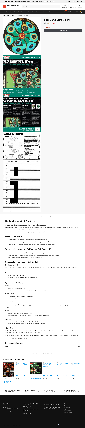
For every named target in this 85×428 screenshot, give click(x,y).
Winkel (8, 15)
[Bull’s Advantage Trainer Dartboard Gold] (22, 368)
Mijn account (64, 7)
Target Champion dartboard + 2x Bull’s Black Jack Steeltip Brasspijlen (7, 380)
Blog (65, 405)
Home (4, 15)
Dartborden (13, 15)
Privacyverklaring (68, 410)
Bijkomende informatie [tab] (46, 216)
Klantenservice (73, 7)
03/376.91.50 (7, 407)
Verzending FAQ (67, 402)
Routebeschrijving (7, 411)
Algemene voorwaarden (69, 409)
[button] (79, 12)
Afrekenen (80, 7)
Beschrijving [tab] (36, 216)
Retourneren (67, 407)
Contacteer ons (67, 414)
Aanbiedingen (48, 353)
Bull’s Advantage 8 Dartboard (75, 376)
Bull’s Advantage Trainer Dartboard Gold (21, 376)
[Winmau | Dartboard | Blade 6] (63, 368)
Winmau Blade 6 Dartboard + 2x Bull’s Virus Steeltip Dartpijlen (35, 377)
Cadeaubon (66, 403)
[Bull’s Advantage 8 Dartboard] (76, 368)
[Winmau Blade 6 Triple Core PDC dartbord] (49, 368)
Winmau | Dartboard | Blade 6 (62, 376)
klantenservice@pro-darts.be (12, 408)
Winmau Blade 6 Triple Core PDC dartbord (48, 376)
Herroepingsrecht (68, 412)
